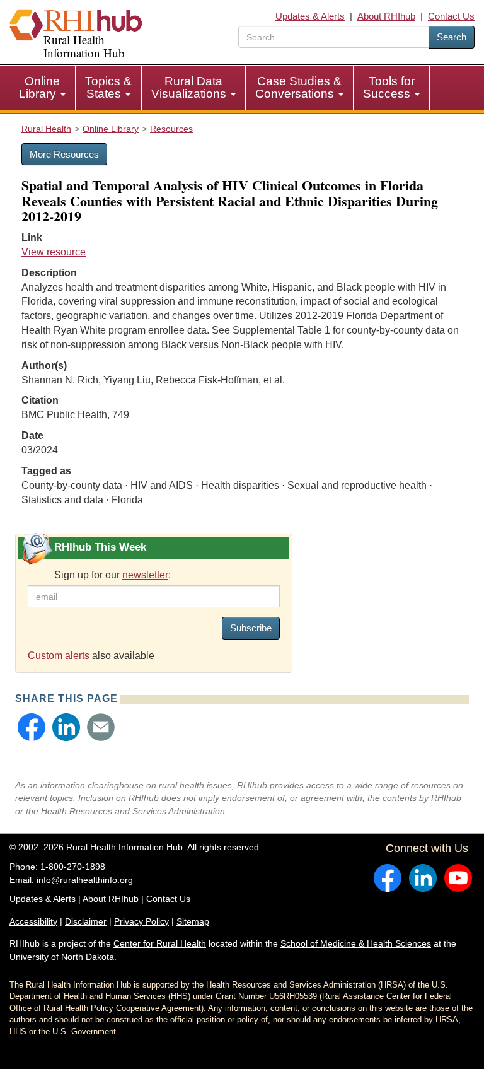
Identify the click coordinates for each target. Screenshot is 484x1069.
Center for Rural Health (159, 943)
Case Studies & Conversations (298, 87)
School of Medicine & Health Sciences (355, 943)
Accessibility (33, 921)
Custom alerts (58, 655)
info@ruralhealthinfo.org (85, 880)
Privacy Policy (141, 921)
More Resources (64, 154)
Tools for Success (389, 87)
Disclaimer (86, 921)
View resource (53, 252)
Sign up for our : (112, 575)
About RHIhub (386, 16)
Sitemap (192, 921)
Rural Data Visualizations (190, 87)
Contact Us (451, 16)
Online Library (39, 87)
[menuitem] (42, 88)
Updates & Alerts (310, 16)
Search (451, 37)
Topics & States (108, 87)
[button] (31, 727)
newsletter (145, 575)
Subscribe (251, 627)
